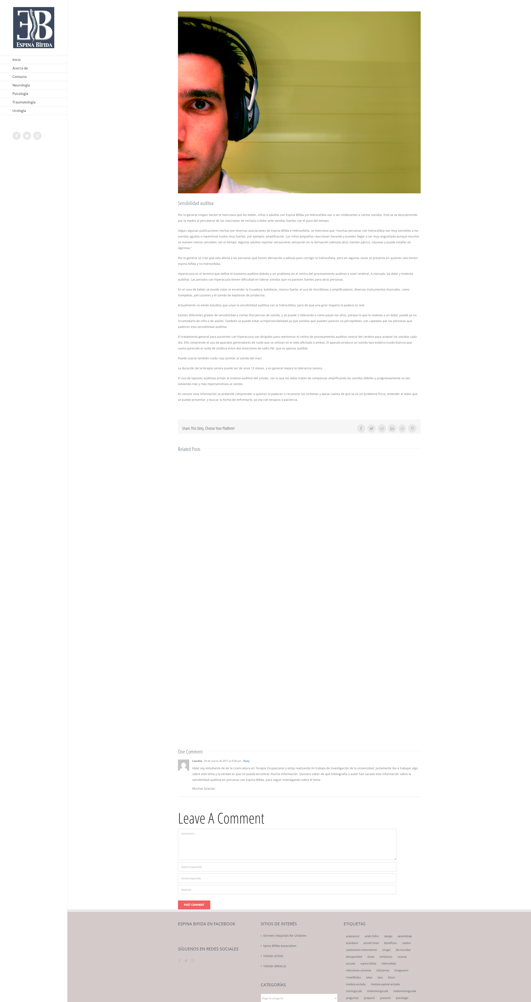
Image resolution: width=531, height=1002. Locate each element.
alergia (388, 936)
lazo (380, 977)
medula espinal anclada (385, 984)
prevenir (385, 998)
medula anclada (355, 984)
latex (369, 977)
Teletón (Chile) (273, 956)
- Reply (245, 761)
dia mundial (403, 950)
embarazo (386, 956)
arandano (352, 943)
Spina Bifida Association (279, 946)
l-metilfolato (353, 977)
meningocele (354, 991)
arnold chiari (371, 943)
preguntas (352, 998)
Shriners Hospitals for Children (284, 936)
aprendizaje (405, 936)
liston (391, 977)
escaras (402, 956)
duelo (370, 956)
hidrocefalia (389, 963)
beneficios (390, 943)
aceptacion (352, 936)
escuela (350, 963)
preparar (369, 998)
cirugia (386, 950)
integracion (401, 970)
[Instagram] (192, 960)
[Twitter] (186, 960)
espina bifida (368, 963)
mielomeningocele (404, 991)
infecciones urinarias (358, 970)
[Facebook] (179, 960)
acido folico (372, 936)
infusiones (382, 970)
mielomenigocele (377, 991)
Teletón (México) (274, 966)
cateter (406, 943)
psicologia (402, 998)
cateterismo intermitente (361, 950)
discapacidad (354, 956)
